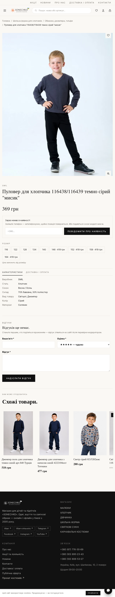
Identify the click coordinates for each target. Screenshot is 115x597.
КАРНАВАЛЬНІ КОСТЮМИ (74, 531)
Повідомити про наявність (87, 231)
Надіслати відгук (18, 378)
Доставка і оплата (81, 2)
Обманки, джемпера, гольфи (59, 21)
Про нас (60, 2)
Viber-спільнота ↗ (24, 528)
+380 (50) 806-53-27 (71, 558)
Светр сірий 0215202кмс (86, 459)
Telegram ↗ (43, 528)
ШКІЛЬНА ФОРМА (70, 522)
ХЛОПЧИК (65, 512)
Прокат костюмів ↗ (13, 578)
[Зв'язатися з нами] (108, 590)
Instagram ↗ (26, 534)
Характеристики (12, 272)
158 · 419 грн (95, 249)
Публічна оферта (11, 573)
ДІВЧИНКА (66, 517)
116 (6, 249)
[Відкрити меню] (4, 10)
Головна (6, 21)
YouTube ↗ (42, 534)
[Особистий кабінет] (103, 10)
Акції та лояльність (13, 554)
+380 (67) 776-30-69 (71, 549)
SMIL (4, 185)
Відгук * (6, 352)
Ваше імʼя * (8, 338)
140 (44, 249)
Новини (45, 2)
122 (15, 249)
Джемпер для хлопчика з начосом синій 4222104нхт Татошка (52, 462)
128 (25, 249)
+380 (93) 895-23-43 (72, 554)
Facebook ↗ (10, 534)
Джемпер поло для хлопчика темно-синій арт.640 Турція (17, 460)
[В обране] (108, 35)
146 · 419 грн (58, 249)
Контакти (104, 2)
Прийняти (93, 593)
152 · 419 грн (77, 249)
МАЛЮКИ (65, 508)
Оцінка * (61, 338)
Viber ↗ (7, 528)
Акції (33, 2)
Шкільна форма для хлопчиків (27, 21)
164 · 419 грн (11, 257)
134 (34, 249)
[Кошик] (110, 10)
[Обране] (96, 10)
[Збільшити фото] (108, 173)
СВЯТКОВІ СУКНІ (69, 527)
